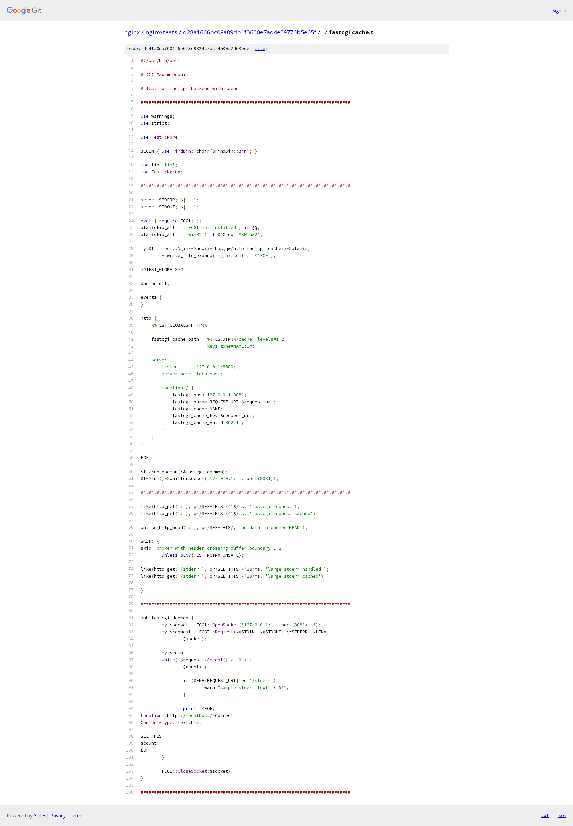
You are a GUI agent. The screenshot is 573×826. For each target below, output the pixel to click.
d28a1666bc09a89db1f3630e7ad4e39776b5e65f (249, 32)
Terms (77, 815)
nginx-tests (161, 32)
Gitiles (39, 815)
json (561, 815)
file (260, 48)
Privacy (58, 815)
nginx (132, 32)
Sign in (559, 10)
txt (545, 815)
